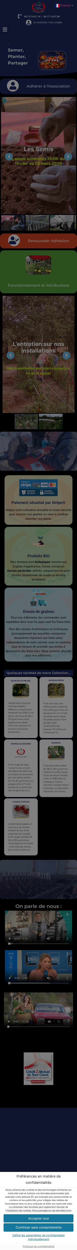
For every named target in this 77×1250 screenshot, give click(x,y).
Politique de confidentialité (38, 1246)
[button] (38, 1227)
